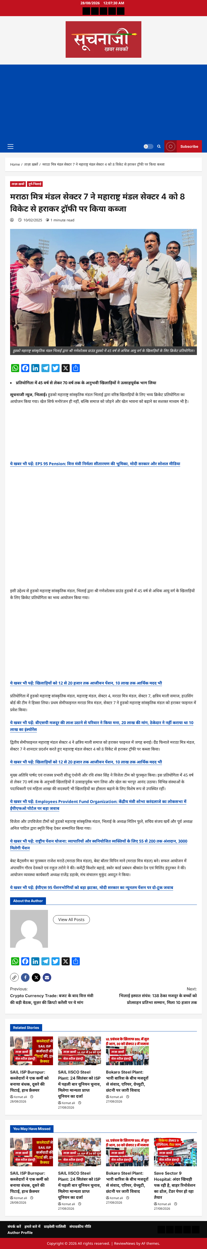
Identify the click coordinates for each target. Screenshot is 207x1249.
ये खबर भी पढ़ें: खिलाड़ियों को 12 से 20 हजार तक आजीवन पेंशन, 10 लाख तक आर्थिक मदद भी (86, 683)
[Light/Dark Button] (148, 146)
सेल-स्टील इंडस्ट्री (25, 1058)
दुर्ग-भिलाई (35, 184)
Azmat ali (20, 1097)
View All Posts (71, 919)
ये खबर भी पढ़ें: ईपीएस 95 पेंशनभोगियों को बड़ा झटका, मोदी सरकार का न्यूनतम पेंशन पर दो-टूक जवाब (91, 887)
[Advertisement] (103, 102)
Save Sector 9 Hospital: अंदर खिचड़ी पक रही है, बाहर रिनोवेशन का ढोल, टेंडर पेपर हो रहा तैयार (174, 1185)
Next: (158, 995)
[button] (10, 146)
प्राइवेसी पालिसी (55, 1226)
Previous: (51, 995)
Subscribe (189, 146)
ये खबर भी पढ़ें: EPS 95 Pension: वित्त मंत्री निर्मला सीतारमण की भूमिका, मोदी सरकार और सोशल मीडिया (95, 463)
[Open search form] (159, 146)
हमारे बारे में (32, 1226)
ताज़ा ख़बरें (18, 184)
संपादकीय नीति (80, 1226)
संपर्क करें (14, 1226)
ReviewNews (124, 1243)
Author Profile (20, 1232)
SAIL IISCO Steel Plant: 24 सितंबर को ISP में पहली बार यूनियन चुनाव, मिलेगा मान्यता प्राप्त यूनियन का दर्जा (79, 1084)
